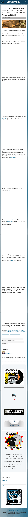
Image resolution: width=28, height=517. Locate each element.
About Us (5, 480)
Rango (13, 332)
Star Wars (21, 332)
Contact (5, 483)
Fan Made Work (9, 330)
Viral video (11, 334)
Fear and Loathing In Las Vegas (18, 331)
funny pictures (24, 70)
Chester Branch (8, 353)
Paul (11, 332)
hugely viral (9, 221)
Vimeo (12, 260)
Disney (11, 331)
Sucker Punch (4, 334)
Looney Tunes (8, 332)
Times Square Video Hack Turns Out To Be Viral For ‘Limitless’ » (13, 343)
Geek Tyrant (12, 157)
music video (13, 219)
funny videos (16, 70)
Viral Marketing (14, 330)
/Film (9, 190)
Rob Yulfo (4, 118)
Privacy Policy (6, 485)
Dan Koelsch (11, 17)
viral (9, 290)
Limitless (3, 332)
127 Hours (8, 331)
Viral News (18, 330)
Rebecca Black (17, 332)
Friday (24, 331)
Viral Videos (22, 330)
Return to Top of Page (14, 510)
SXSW (8, 334)
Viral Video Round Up (16, 334)
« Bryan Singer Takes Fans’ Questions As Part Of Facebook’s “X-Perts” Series (12, 339)
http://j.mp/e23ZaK (9, 358)
